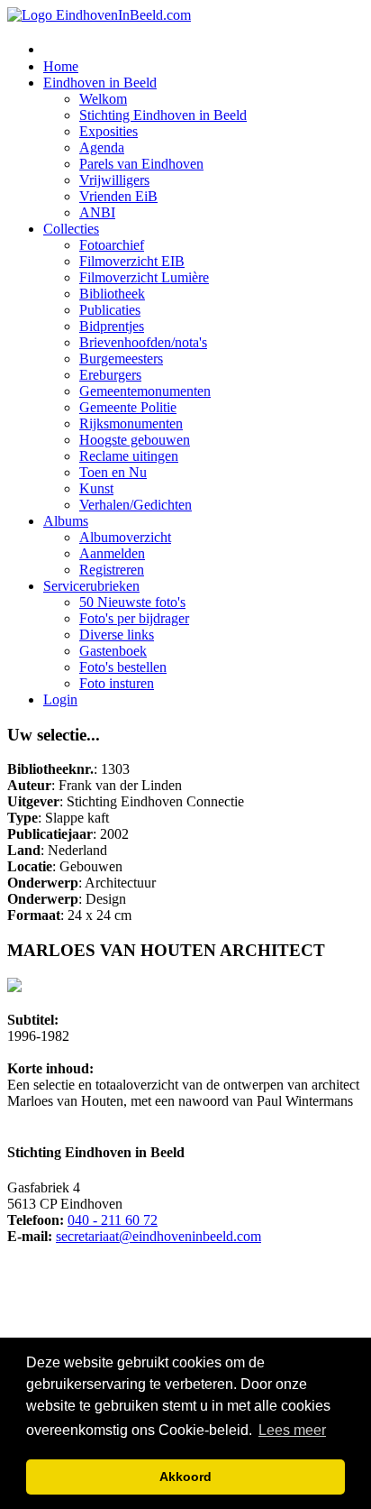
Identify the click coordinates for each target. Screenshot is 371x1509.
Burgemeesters (121, 358)
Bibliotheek (112, 293)
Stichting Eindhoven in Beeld (163, 115)
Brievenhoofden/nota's (143, 342)
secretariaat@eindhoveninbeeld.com (158, 1236)
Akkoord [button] (185, 1476)
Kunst (96, 488)
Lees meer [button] (292, 1430)
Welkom (103, 98)
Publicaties (109, 309)
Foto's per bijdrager (134, 618)
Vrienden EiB (118, 196)
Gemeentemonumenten (145, 391)
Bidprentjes (111, 326)
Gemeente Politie (127, 407)
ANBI (97, 212)
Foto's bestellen (123, 667)
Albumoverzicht (125, 537)
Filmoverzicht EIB (132, 261)
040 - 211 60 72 (113, 1220)
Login (60, 699)
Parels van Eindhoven (141, 163)
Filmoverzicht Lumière (144, 277)
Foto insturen (116, 683)
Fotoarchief (111, 245)
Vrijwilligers (114, 180)
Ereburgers (110, 374)
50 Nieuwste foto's (132, 602)
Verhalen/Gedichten (135, 504)
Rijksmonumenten (131, 423)
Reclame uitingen (128, 456)
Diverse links (116, 634)
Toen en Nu (113, 472)
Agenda (101, 147)
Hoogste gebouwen (134, 439)
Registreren (111, 569)
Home (60, 66)
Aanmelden (112, 553)
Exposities (108, 131)
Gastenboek (113, 650)
